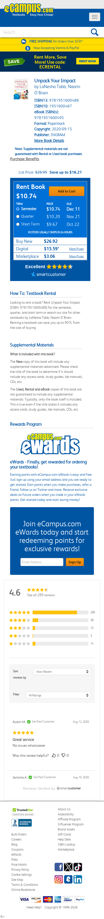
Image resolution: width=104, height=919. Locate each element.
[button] (52, 612)
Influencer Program (71, 824)
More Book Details (49, 140)
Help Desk (64, 839)
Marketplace (66, 849)
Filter (16, 694)
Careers (16, 839)
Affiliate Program (69, 819)
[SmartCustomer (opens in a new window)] (48, 275)
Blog (14, 844)
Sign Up (75, 562)
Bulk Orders (19, 834)
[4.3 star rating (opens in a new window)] (59, 266)
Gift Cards (64, 834)
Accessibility (66, 814)
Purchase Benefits (24, 158)
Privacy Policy (20, 869)
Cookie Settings (21, 874)
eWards (16, 854)
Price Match (19, 864)
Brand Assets (66, 829)
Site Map (17, 880)
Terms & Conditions (24, 885)
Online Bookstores (23, 890)
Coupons (17, 849)
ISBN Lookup (66, 844)
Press (14, 859)
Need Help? (34, 907)
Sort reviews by (19, 674)
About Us (64, 809)
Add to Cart (66, 191)
